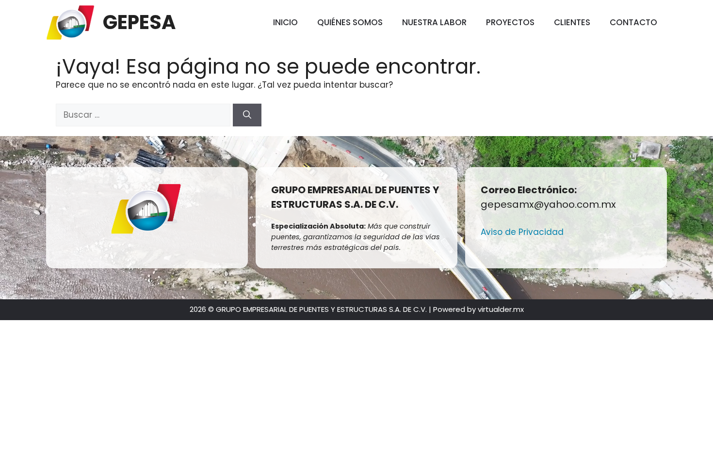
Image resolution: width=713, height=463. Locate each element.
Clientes (572, 22)
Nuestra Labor (434, 22)
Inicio (285, 22)
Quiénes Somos (350, 22)
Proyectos (510, 22)
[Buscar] (247, 115)
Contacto (633, 22)
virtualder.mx (501, 309)
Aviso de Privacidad (522, 232)
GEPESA (139, 22)
